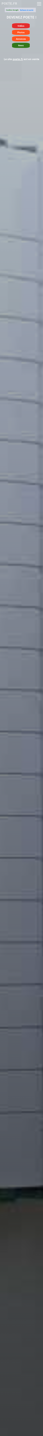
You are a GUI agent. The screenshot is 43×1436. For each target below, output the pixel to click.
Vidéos (21, 25)
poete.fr (9, 3)
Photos (21, 32)
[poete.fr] (39, 4)
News (21, 45)
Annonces (21, 38)
